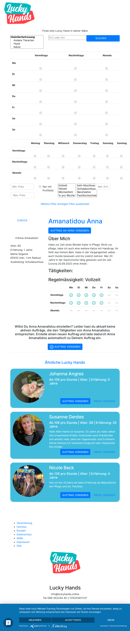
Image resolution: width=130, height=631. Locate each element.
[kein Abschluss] (87, 185)
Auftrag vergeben (67, 346)
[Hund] (26, 43)
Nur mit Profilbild (48, 188)
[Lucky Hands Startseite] (19, 13)
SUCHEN (101, 38)
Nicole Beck (61, 467)
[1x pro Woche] (66, 195)
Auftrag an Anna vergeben (69, 230)
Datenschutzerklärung (118, 626)
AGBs (20, 538)
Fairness (21, 526)
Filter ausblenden (79, 203)
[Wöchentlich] (66, 192)
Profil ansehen (104, 401)
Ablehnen (35, 619)
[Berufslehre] (87, 192)
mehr (110, 619)
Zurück (21, 220)
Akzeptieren (73, 619)
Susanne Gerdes (66, 417)
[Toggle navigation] (123, 13)
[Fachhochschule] (87, 195)
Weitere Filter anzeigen (54, 203)
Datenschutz (24, 534)
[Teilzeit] (66, 188)
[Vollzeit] (66, 185)
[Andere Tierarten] (26, 40)
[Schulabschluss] (87, 188)
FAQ (19, 545)
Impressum (23, 542)
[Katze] (26, 47)
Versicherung (24, 523)
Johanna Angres (66, 373)
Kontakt (21, 530)
